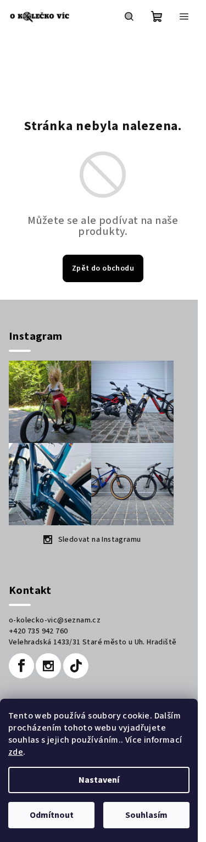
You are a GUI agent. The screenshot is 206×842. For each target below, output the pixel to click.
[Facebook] (21, 665)
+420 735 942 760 (38, 631)
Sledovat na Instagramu (99, 539)
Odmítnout (52, 815)
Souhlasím (146, 815)
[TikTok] (75, 665)
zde (15, 752)
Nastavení (99, 780)
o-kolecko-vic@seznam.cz (55, 620)
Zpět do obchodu (103, 268)
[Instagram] (48, 665)
